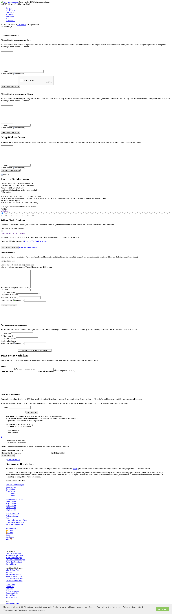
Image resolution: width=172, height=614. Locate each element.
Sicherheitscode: (7, 74)
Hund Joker (10, 537)
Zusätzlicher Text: (15, 288)
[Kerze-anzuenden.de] (9, 2)
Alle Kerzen (10, 10)
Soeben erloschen (12, 591)
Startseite (9, 8)
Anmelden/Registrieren (14, 556)
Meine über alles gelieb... (15, 524)
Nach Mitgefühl (11, 597)
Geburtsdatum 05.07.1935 (15, 499)
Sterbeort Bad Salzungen (15, 485)
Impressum (10, 603)
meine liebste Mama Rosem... (16, 522)
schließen (4, 211)
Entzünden (10, 12)
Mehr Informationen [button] (37, 610)
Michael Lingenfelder (14, 574)
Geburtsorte (10, 587)
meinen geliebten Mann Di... (16, 520)
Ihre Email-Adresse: (8, 292)
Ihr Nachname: (6, 336)
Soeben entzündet (12, 514)
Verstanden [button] (162, 609)
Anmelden (9, 14)
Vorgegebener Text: (8, 261)
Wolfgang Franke (12, 516)
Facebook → (10, 21)
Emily (8, 535)
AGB (18, 603)
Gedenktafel (10, 585)
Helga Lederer (11, 487)
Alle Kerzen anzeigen (14, 558)
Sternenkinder (11, 528)
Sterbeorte (9, 589)
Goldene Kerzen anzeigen (15, 560)
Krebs (75, 469)
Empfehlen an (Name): (9, 295)
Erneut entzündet (12, 593)
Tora (7, 518)
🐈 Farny (9, 531)
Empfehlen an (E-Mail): (9, 297)
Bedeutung (10, 16)
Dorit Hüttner (11, 489)
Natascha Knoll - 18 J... (14, 576)
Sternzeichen (10, 595)
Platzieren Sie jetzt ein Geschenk (13, 233)
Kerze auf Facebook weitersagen (36, 241)
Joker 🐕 (9, 539)
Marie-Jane (10, 572)
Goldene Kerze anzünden (27, 247)
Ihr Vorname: (6, 334)
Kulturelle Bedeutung (14, 562)
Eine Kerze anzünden (14, 553)
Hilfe (7, 19)
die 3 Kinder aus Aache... (15, 578)
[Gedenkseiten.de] (13, 460)
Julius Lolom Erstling (13, 570)
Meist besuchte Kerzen (14, 581)
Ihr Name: (4, 71)
